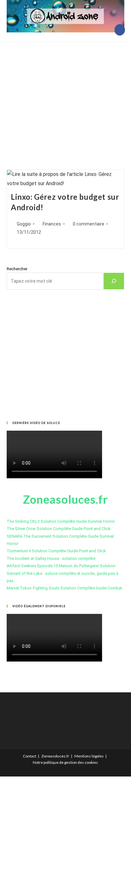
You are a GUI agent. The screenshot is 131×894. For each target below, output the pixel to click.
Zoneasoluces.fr (55, 756)
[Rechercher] (113, 281)
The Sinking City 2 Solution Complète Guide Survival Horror (61, 521)
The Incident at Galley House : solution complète (51, 558)
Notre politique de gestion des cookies (65, 762)
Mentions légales (89, 756)
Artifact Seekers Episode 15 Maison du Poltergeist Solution (61, 565)
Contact (29, 756)
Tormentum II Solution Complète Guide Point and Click (56, 550)
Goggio (24, 223)
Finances (52, 223)
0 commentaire (88, 223)
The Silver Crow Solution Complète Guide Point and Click (59, 528)
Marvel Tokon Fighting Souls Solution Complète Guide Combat (64, 588)
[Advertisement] (65, 98)
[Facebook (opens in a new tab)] (119, 30)
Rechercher (17, 268)
